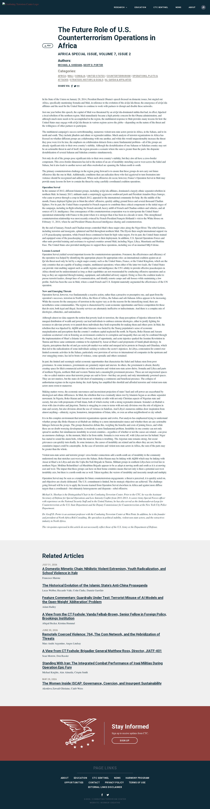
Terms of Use (137, 782)
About (192, 7)
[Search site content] (203, 7)
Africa (62, 76)
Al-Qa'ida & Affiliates (118, 80)
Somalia (80, 76)
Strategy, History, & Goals (86, 80)
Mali (70, 76)
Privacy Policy (114, 782)
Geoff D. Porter (93, 65)
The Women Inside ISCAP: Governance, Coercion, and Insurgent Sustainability (102, 683)
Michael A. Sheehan (70, 65)
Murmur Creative (110, 803)
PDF (48, 46)
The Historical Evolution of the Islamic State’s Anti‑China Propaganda (94, 585)
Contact (94, 782)
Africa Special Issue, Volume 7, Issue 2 (94, 54)
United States (96, 76)
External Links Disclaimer (105, 787)
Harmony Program (137, 778)
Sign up (124, 740)
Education (140, 7)
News (178, 7)
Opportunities (73, 782)
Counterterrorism (119, 76)
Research (119, 7)
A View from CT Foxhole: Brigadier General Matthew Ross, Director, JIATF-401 (102, 651)
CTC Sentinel (160, 7)
